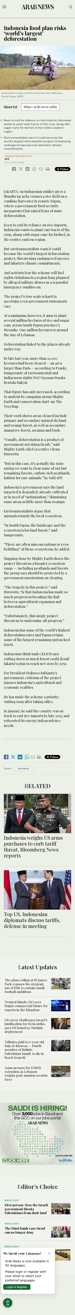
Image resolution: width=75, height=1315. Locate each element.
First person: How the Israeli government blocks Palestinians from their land (26, 1209)
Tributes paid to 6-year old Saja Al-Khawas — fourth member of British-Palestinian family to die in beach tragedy (24, 1050)
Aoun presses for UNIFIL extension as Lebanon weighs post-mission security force (26, 1073)
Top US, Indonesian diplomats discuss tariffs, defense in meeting (32, 920)
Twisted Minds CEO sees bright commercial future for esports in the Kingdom (26, 1006)
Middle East (12, 1200)
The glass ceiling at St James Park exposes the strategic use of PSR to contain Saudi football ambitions (26, 986)
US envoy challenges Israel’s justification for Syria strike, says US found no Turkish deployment (26, 1026)
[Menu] (4, 7)
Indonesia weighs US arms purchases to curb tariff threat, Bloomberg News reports (33, 846)
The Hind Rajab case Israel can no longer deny (25, 1230)
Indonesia (23, 768)
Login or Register (16, 1286)
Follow (63, 169)
